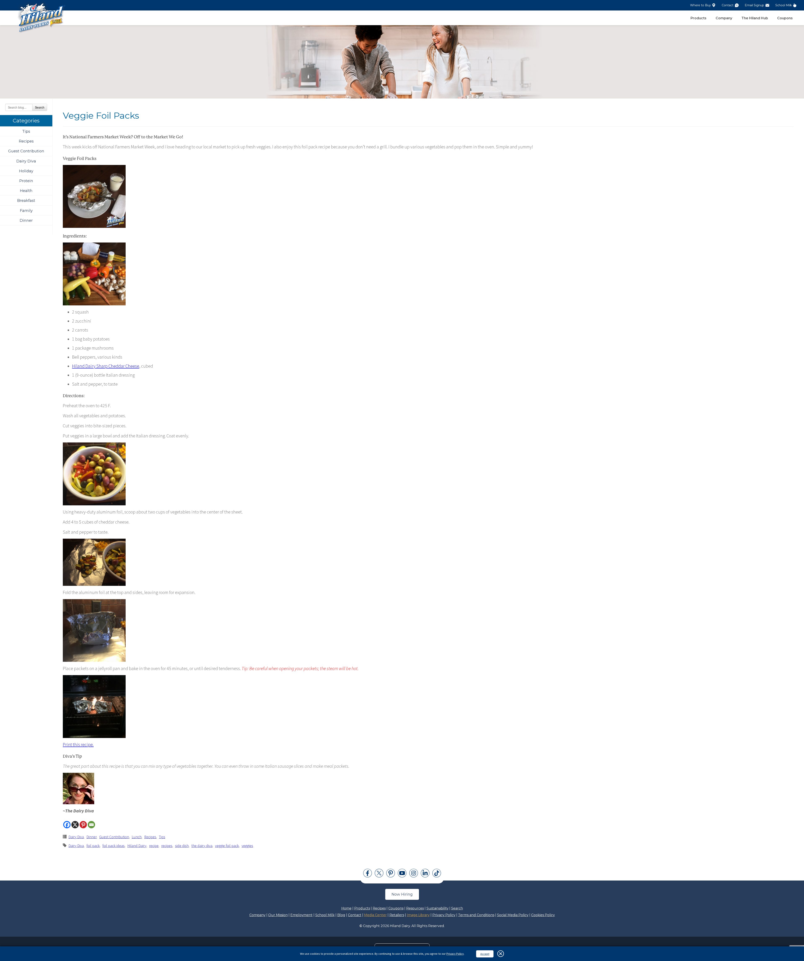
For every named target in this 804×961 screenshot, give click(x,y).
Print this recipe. (78, 744)
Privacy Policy (443, 915)
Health (26, 190)
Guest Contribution (26, 151)
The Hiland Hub (754, 18)
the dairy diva (201, 845)
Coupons (785, 18)
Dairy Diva (26, 161)
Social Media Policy (512, 915)
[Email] (91, 824)
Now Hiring (402, 894)
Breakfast (26, 200)
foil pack (93, 845)
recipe (153, 845)
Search (39, 107)
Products (698, 18)
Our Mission (278, 915)
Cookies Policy (543, 915)
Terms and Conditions (476, 915)
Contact (727, 5)
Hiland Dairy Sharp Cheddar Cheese (105, 366)
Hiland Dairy (136, 845)
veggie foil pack (227, 845)
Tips (26, 131)
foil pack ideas (113, 845)
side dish (182, 845)
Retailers (396, 915)
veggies (247, 845)
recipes (166, 845)
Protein (26, 181)
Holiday (26, 171)
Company (724, 18)
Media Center (375, 915)
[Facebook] (67, 824)
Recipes (26, 141)
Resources (415, 908)
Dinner (26, 220)
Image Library (418, 915)
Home (346, 908)
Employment (301, 915)
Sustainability (437, 908)
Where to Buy (700, 5)
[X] (75, 824)
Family (26, 210)
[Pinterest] (83, 824)
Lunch (137, 836)
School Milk (783, 5)
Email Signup (754, 5)
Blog (341, 915)
